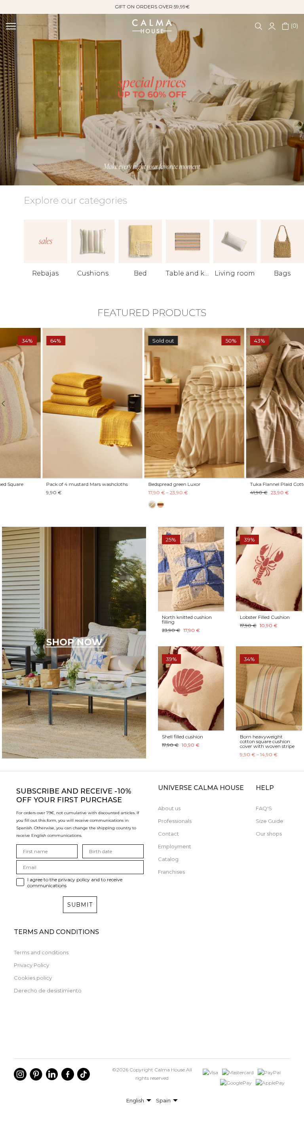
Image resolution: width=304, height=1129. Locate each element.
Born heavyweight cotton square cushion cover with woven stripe (267, 741)
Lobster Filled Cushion (265, 617)
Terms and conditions (41, 952)
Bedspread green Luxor (132, 484)
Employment (174, 846)
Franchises (171, 872)
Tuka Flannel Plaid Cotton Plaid (244, 484)
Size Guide (269, 821)
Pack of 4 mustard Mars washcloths (45, 484)
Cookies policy (33, 978)
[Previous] (8, 403)
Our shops (269, 833)
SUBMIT (80, 904)
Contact (168, 833)
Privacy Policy (31, 965)
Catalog (168, 859)
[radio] (110, 505)
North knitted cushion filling (187, 619)
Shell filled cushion (182, 737)
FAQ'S (264, 808)
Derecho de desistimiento (48, 990)
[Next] (296, 403)
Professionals (175, 821)
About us (169, 808)
